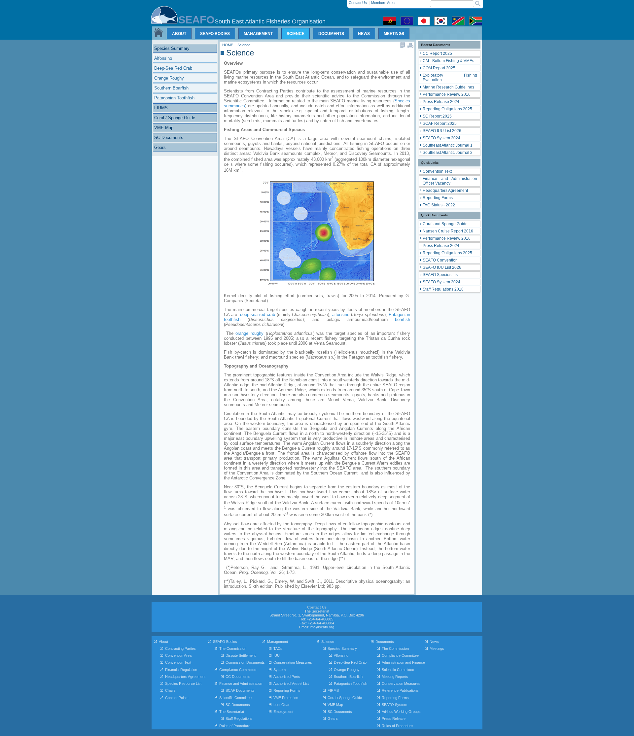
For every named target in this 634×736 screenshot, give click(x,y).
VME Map (335, 705)
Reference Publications (400, 690)
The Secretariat (231, 712)
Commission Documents (245, 662)
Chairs (170, 690)
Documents (384, 642)
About (163, 642)
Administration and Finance (403, 662)
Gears (333, 718)
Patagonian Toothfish (350, 683)
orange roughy (249, 333)
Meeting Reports (395, 677)
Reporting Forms (286, 690)
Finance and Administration (240, 683)
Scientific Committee (235, 698)
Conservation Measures (292, 662)
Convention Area (178, 655)
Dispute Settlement (241, 655)
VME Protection (285, 698)
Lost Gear (281, 705)
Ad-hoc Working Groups (401, 712)
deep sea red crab (257, 314)
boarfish (402, 319)
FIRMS (333, 690)
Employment (283, 712)
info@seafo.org (322, 627)
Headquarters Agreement (185, 677)
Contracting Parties (180, 648)
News (434, 642)
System (279, 670)
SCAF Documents (240, 690)
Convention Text (178, 662)
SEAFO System (394, 705)
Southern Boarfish (348, 677)
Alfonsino (341, 655)
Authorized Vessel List (291, 683)
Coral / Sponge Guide (345, 698)
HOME (228, 45)
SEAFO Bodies (225, 642)
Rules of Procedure (234, 726)
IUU (276, 655)
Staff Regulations (239, 718)
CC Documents (238, 677)
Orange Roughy (347, 670)
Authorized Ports (286, 677)
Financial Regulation (181, 670)
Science (243, 45)
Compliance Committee (237, 670)
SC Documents (238, 705)
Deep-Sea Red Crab (350, 662)
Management (277, 642)
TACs (277, 648)
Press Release (393, 718)
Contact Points (177, 698)
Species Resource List (183, 683)
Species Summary (342, 648)
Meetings (437, 648)
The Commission (232, 648)
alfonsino (340, 314)
